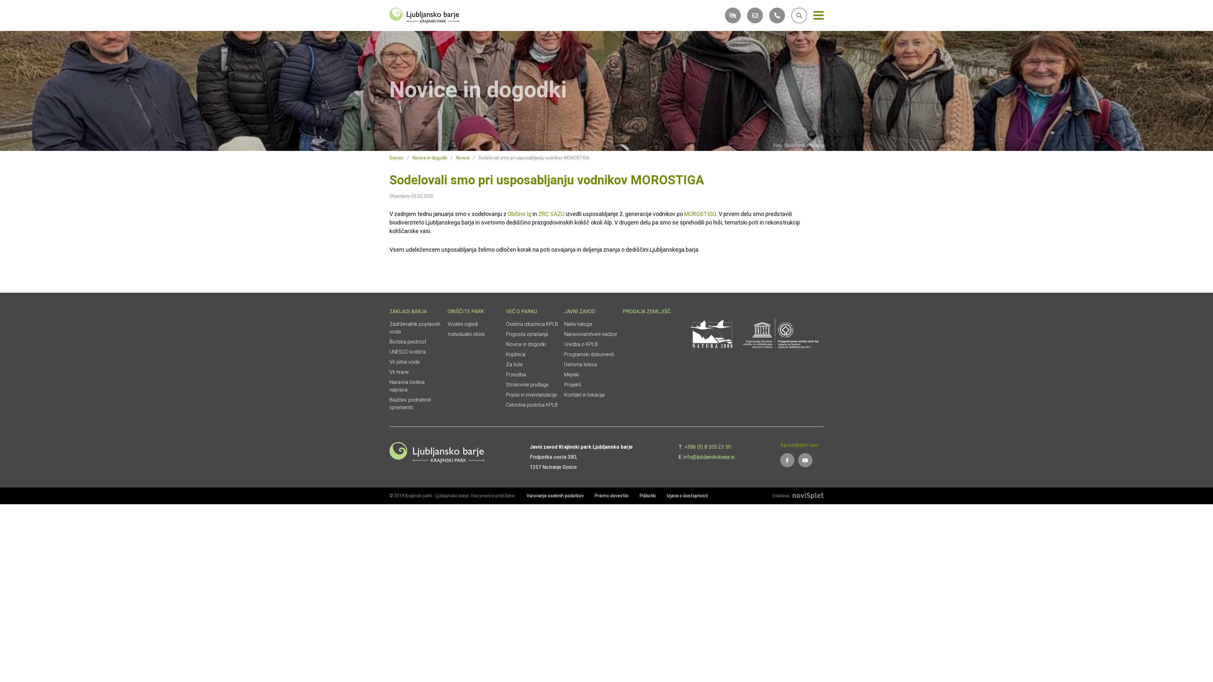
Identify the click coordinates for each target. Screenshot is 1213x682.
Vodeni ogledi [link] (463, 324)
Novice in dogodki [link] (430, 157)
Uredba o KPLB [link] (581, 344)
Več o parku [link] (521, 311)
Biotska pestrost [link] (407, 342)
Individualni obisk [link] (466, 334)
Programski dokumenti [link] (589, 354)
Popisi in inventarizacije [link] (531, 395)
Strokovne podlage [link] (527, 385)
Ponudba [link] (516, 375)
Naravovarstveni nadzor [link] (590, 334)
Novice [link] (463, 157)
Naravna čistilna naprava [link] (407, 386)
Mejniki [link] (571, 375)
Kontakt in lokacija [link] (584, 395)
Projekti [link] (572, 385)
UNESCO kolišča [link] (407, 352)
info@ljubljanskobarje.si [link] (709, 457)
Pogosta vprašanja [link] (527, 334)
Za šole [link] (514, 365)
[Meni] (818, 16)
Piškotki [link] (648, 495)
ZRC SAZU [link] (551, 214)
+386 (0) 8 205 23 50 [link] (707, 447)
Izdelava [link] (781, 495)
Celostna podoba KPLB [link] (532, 405)
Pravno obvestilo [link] (612, 495)
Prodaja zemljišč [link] (647, 311)
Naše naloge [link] (578, 324)
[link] (424, 15)
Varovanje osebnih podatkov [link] (555, 495)
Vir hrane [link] (399, 372)
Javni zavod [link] (579, 311)
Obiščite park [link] (466, 311)
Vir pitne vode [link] (404, 362)
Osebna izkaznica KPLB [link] (532, 324)
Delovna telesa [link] (580, 365)
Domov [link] (396, 157)
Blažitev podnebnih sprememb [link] (410, 403)
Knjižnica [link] (515, 354)
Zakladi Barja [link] (408, 311)
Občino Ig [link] (519, 214)
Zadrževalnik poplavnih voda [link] (414, 328)
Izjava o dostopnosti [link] (687, 495)
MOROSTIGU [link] (700, 214)
